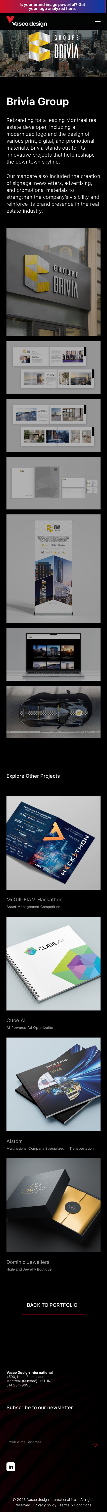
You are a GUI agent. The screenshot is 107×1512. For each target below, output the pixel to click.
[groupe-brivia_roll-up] (53, 568)
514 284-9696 (18, 1385)
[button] (98, 21)
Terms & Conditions (75, 1505)
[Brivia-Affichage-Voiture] (53, 712)
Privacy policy (44, 1505)
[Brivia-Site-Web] (53, 654)
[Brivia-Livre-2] (53, 367)
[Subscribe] (95, 1442)
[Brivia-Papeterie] (53, 483)
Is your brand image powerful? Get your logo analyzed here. (52, 6)
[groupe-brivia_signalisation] (53, 282)
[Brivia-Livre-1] (53, 425)
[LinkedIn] (10, 1466)
